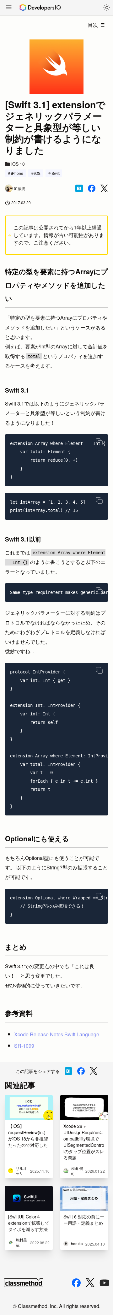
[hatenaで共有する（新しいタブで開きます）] (79, 188)
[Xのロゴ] (90, 1282)
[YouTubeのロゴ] (105, 1282)
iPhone (17, 173)
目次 (93, 24)
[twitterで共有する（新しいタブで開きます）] (104, 189)
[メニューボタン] (9, 8)
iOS (37, 173)
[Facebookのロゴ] (76, 1282)
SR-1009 (24, 1045)
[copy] (99, 442)
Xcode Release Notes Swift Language (56, 1034)
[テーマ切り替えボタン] (106, 7)
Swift (55, 173)
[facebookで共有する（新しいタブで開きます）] (91, 188)
